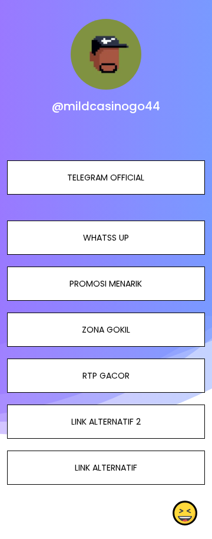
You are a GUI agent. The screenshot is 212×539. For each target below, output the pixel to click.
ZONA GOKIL (106, 330)
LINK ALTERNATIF (106, 468)
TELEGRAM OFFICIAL (105, 177)
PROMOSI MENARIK (105, 284)
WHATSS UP (106, 238)
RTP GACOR (106, 376)
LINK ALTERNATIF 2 (106, 422)
